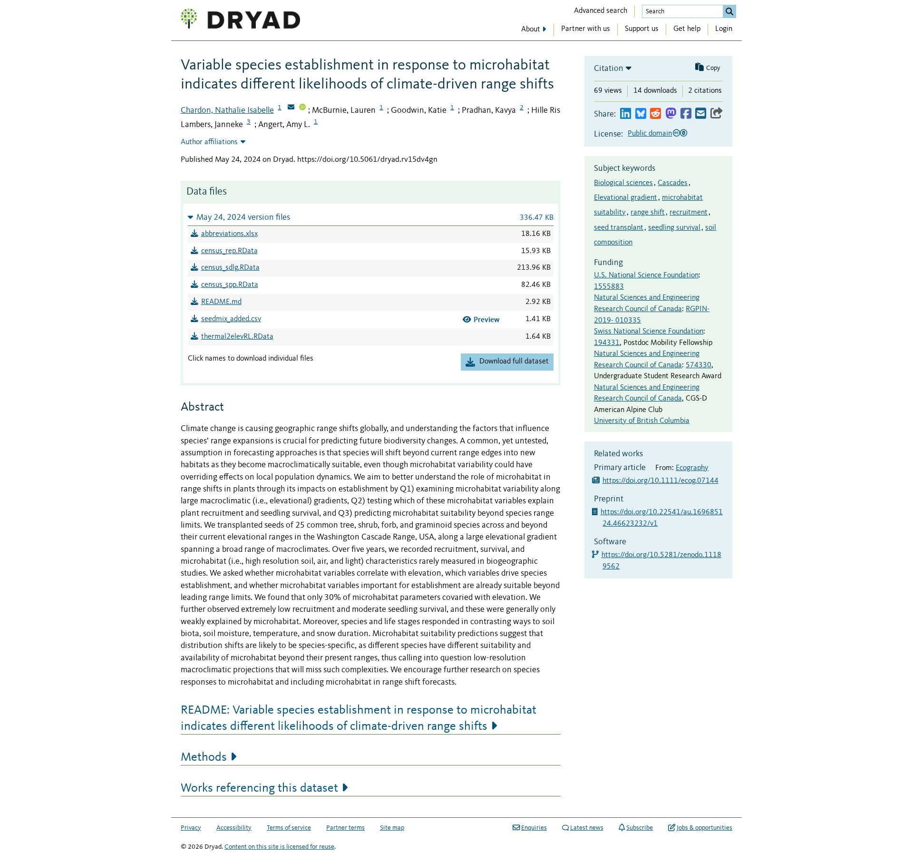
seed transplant (618, 228)
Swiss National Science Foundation (648, 331)
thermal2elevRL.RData (237, 337)
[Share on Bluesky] (640, 114)
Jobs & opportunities (704, 827)
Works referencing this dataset (259, 788)
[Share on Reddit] (655, 114)
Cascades (673, 183)
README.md (221, 302)
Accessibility (234, 827)
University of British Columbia (642, 421)
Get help (686, 29)
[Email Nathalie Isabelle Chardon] (291, 108)
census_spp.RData (229, 285)
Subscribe (639, 827)
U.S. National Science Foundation (646, 275)
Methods (204, 757)
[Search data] (729, 11)
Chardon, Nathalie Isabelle (227, 110)
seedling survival (674, 228)
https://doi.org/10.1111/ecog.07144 (660, 481)
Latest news (586, 827)
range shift (648, 212)
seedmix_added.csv (231, 319)
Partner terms (345, 827)
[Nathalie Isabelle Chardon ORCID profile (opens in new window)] (302, 108)
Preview (487, 319)
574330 (698, 365)
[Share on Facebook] (685, 114)
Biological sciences (623, 183)
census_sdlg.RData (230, 268)
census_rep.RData (229, 251)
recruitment (689, 212)
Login (723, 29)
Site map (392, 827)
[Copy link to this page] (716, 114)
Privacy (191, 827)
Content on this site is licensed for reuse (279, 846)
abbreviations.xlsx (229, 234)
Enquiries (534, 827)
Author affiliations (209, 142)
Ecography (692, 468)
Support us (642, 29)
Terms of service (289, 827)
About (530, 29)
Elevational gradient (625, 198)
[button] (371, 217)
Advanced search (600, 11)
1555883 (609, 287)
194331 (607, 343)
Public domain (650, 133)
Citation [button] (608, 68)
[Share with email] (700, 114)
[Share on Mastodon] (670, 114)
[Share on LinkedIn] (625, 114)
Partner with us (585, 29)
